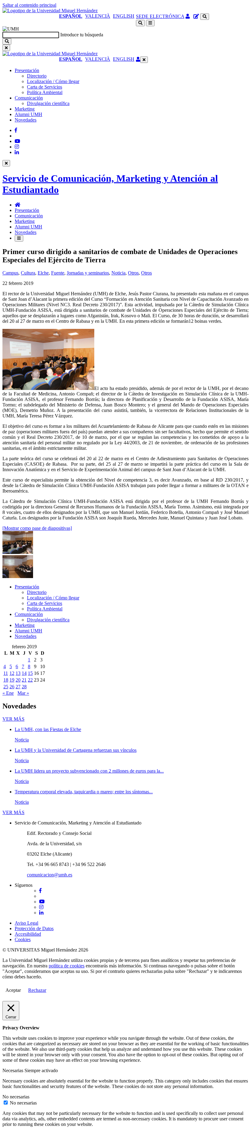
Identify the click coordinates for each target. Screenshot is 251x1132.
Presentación (27, 70)
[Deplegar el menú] (19, 238)
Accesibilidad (28, 934)
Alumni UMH (28, 114)
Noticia (118, 272)
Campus (10, 272)
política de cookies (66, 965)
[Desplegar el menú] (150, 23)
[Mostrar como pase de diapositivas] (37, 528)
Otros (133, 272)
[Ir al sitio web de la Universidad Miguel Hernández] (50, 10)
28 (24, 686)
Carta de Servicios (44, 86)
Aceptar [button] (13, 990)
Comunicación (29, 97)
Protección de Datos (34, 928)
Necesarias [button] (13, 1070)
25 (5, 686)
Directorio (37, 75)
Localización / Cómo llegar (53, 81)
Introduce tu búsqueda (81, 34)
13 (18, 673)
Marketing (25, 108)
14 (24, 673)
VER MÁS (13, 719)
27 (18, 686)
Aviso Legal (26, 923)
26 (11, 686)
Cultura (28, 272)
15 (30, 673)
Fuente (57, 272)
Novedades (25, 119)
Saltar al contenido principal (29, 5)
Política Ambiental (44, 92)
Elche (43, 272)
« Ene (8, 693)
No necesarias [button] (15, 1096)
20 (18, 679)
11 (5, 673)
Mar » (23, 693)
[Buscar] (6, 41)
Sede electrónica (160, 16)
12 (11, 673)
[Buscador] (204, 16)
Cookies (23, 939)
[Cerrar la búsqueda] (6, 48)
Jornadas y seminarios (88, 272)
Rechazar (37, 990)
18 (5, 679)
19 (11, 679)
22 (30, 679)
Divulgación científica (48, 103)
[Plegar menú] (144, 59)
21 (24, 679)
